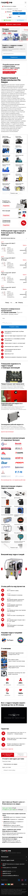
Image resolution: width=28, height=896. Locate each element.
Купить (25, 245)
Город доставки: (6, 761)
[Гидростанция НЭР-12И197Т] (14, 291)
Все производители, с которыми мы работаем (13, 480)
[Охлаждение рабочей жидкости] (14, 420)
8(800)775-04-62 (9, 871)
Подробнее (6, 205)
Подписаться (14, 57)
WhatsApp (8, 20)
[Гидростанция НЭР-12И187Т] (14, 277)
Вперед (20, 302)
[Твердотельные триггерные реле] (14, 380)
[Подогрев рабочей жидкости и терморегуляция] (14, 400)
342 (16, 302)
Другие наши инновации (7, 431)
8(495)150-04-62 (7, 873)
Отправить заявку (14, 326)
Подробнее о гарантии (7, 749)
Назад (7, 302)
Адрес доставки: (6, 767)
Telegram (21, 20)
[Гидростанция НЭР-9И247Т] (14, 247)
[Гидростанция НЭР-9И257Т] (14, 262)
